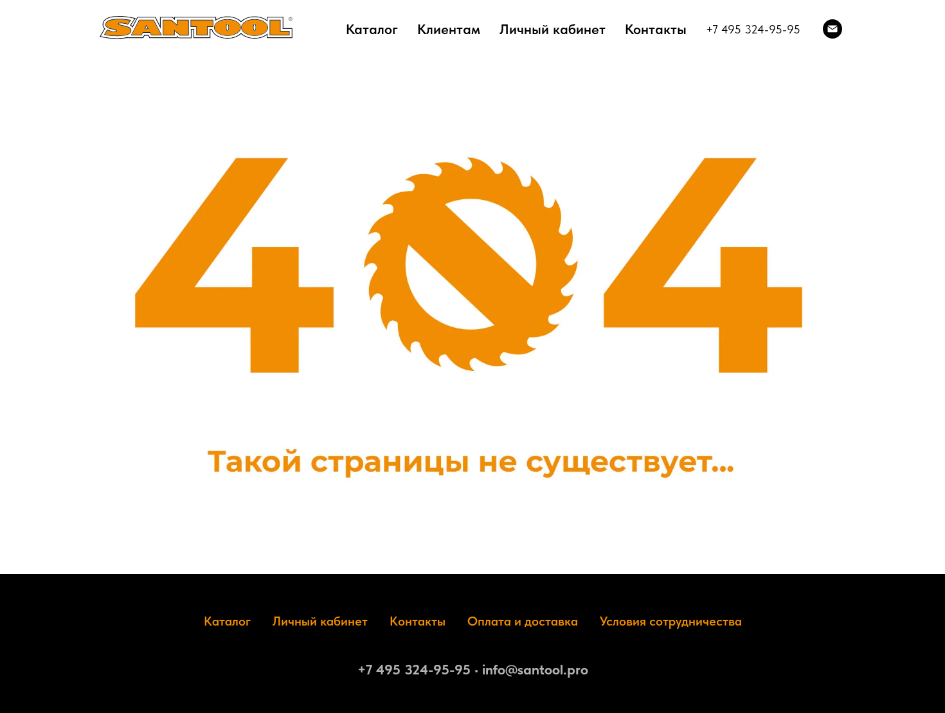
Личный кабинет (553, 29)
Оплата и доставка (522, 621)
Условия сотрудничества (671, 621)
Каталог (372, 29)
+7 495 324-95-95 (753, 29)
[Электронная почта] (832, 29)
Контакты (656, 29)
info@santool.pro (535, 669)
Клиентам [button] (448, 29)
